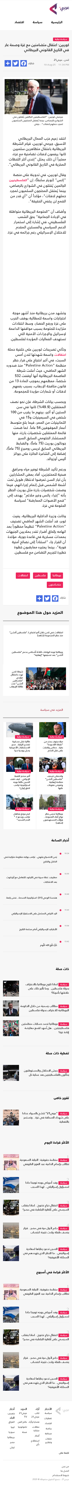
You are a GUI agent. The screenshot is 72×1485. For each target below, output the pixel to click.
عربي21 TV (23, 1414)
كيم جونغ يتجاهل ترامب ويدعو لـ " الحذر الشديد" (22, 817)
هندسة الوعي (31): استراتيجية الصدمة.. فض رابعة (31, 898)
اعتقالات (60, 355)
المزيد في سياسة (51, 709)
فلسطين (40, 575)
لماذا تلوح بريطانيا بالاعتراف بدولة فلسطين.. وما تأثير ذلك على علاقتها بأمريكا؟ (47, 988)
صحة (24, 1432)
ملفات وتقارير (48, 1440)
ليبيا (13, 1427)
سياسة (37, 22)
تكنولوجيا (22, 1427)
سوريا (12, 1432)
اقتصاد (19, 22)
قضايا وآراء (34, 1422)
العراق (12, 1422)
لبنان (12, 1447)
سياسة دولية (61, 39)
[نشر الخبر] (8, 63)
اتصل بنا (65, 1471)
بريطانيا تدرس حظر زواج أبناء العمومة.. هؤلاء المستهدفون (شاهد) (53, 818)
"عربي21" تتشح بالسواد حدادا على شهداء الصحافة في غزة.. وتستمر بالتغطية (45, 1117)
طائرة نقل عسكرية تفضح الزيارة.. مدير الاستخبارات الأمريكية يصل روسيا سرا (19, 746)
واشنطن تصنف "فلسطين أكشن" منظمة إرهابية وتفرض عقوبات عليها (54, 782)
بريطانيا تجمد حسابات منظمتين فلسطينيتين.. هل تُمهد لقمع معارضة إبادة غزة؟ (45, 1028)
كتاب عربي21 (35, 1414)
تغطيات (48, 1418)
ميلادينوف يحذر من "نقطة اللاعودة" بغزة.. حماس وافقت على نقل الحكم (53, 746)
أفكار (37, 1435)
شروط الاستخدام (61, 1475)
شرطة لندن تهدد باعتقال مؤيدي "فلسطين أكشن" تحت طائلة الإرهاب (16, 679)
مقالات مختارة (35, 1428)
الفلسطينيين (18, 180)
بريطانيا (57, 575)
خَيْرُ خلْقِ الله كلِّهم (48, 945)
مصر (12, 1442)
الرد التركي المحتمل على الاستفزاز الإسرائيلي (34, 913)
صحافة (48, 1433)
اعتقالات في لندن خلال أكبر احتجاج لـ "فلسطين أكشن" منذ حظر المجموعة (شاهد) (36, 634)
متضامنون (55, 584)
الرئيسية (56, 22)
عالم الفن (22, 1422)
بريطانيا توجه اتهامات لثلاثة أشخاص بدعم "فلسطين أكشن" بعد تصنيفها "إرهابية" (37, 653)
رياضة (49, 1428)
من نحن (65, 1466)
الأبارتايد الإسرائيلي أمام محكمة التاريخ (38, 929)
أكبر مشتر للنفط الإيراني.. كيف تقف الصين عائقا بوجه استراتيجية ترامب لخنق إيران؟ (20, 782)
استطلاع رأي (35, 1442)
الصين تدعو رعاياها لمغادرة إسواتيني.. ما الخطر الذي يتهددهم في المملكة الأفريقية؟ (46, 1253)
